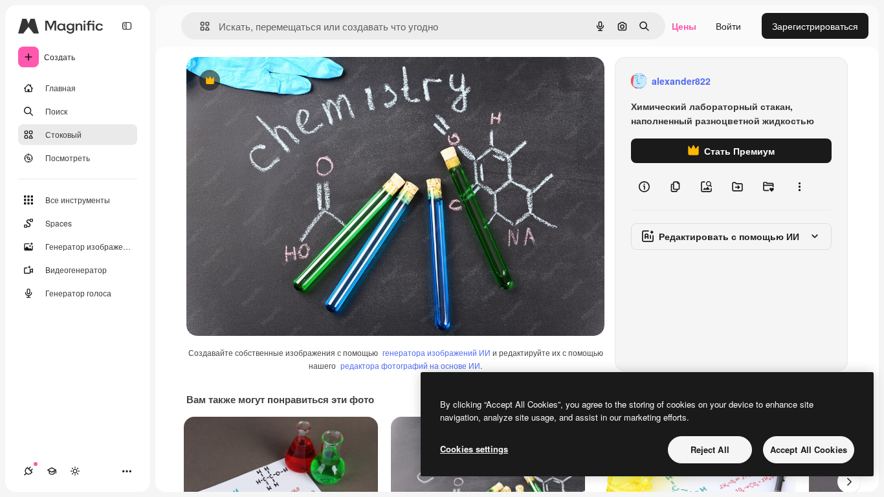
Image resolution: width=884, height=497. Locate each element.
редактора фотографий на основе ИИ (410, 365)
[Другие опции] (799, 186)
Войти (728, 25)
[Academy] (51, 471)
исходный (273, 81)
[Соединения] (28, 471)
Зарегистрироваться (815, 25)
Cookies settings (474, 449)
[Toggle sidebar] (126, 26)
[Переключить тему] (75, 471)
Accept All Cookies (808, 449)
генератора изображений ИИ (436, 352)
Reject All (710, 449)
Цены (684, 25)
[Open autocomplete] (199, 26)
